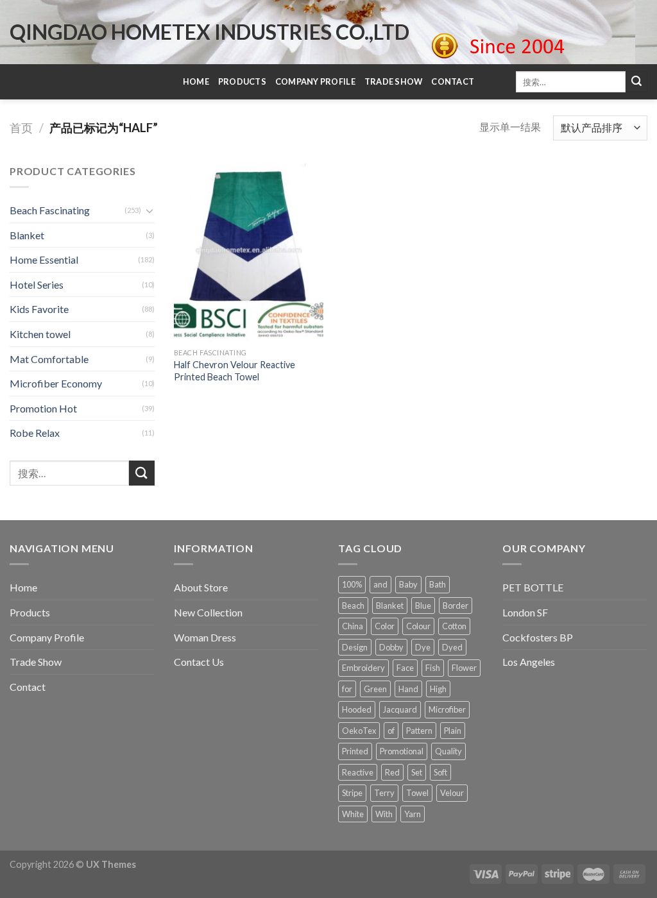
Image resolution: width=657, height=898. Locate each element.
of (391, 730)
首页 (21, 128)
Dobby (391, 647)
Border (455, 605)
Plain (452, 730)
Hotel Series (37, 284)
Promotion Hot (43, 408)
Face (405, 668)
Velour (452, 793)
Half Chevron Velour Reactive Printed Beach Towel (234, 370)
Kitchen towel (40, 334)
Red (392, 772)
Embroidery (363, 668)
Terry (384, 793)
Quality (448, 751)
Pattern (419, 730)
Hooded (356, 709)
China (352, 626)
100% (352, 584)
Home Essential (44, 259)
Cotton (454, 626)
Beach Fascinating (50, 210)
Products (242, 81)
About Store (201, 587)
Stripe (352, 793)
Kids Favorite (39, 309)
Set (416, 772)
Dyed (452, 647)
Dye (423, 647)
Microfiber (447, 709)
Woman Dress (205, 637)
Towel (417, 793)
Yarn (412, 814)
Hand (408, 689)
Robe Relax (35, 433)
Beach (353, 605)
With (384, 814)
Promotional (401, 751)
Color (385, 626)
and (380, 584)
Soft (440, 772)
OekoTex (359, 730)
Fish (432, 668)
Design (355, 647)
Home (196, 81)
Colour (418, 626)
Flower (464, 668)
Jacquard (400, 709)
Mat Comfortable (49, 359)
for (347, 689)
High (438, 689)
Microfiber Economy (56, 383)
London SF (525, 612)
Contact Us (199, 662)
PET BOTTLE (532, 587)
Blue (423, 605)
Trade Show (393, 81)
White (353, 814)
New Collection (208, 612)
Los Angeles (528, 662)
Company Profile (315, 81)
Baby (408, 584)
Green (375, 689)
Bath (437, 584)
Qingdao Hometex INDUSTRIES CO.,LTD (209, 32)
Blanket (27, 235)
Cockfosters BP (537, 637)
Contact (452, 81)
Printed (355, 751)
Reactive (357, 772)
